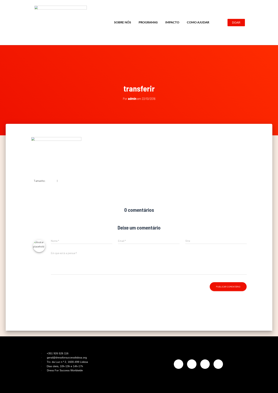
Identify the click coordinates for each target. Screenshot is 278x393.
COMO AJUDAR (198, 22)
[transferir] (56, 154)
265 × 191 (63, 180)
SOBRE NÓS (122, 22)
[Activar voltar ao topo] (270, 385)
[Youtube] (218, 364)
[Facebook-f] (191, 364)
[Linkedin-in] (205, 364)
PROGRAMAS (148, 22)
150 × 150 (51, 180)
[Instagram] (178, 364)
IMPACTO (172, 22)
